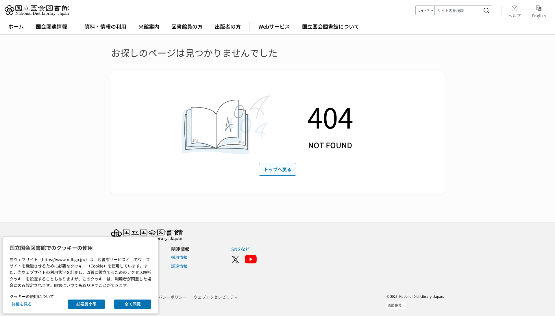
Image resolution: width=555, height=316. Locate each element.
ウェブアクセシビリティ (216, 297)
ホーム (16, 26)
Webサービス (274, 26)
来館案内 (148, 26)
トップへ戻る (277, 169)
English (539, 15)
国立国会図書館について (330, 26)
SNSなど (240, 249)
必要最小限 (86, 304)
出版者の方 (228, 26)
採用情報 (179, 257)
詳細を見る (22, 304)
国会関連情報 (51, 26)
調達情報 (179, 266)
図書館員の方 (187, 26)
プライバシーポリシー (166, 297)
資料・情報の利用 (105, 26)
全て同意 (133, 304)
